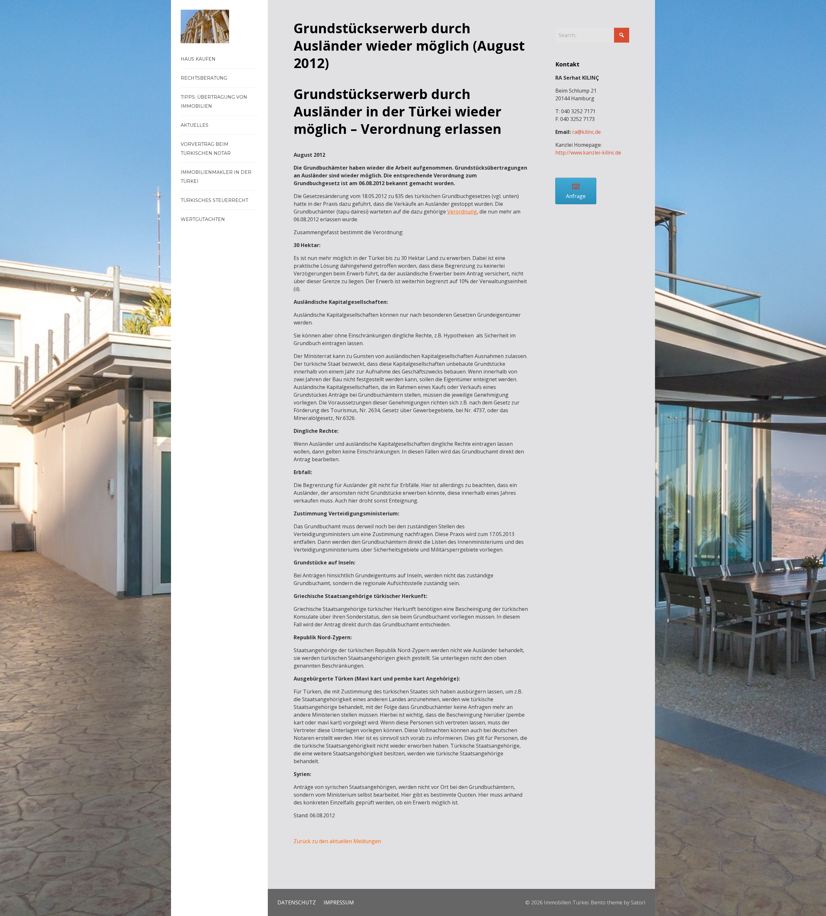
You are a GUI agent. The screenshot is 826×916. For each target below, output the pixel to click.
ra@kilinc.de (586, 131)
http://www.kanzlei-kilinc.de (588, 152)
